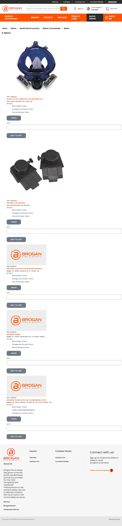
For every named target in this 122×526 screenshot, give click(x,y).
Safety (13, 28)
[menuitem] (15, 18)
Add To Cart (16, 136)
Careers (66, 2)
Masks (66, 28)
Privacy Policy (114, 519)
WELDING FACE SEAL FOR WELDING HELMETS (24, 269)
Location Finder (96, 2)
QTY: (9, 123)
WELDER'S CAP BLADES (16, 203)
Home (4, 28)
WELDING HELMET (14, 334)
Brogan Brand (9, 506)
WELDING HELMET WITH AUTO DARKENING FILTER (26, 400)
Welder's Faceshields (52, 28)
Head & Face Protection (29, 28)
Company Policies (11, 509)
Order (14, 118)
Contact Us (80, 2)
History (55, 2)
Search (64, 9)
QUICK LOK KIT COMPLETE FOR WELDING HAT (25, 99)
